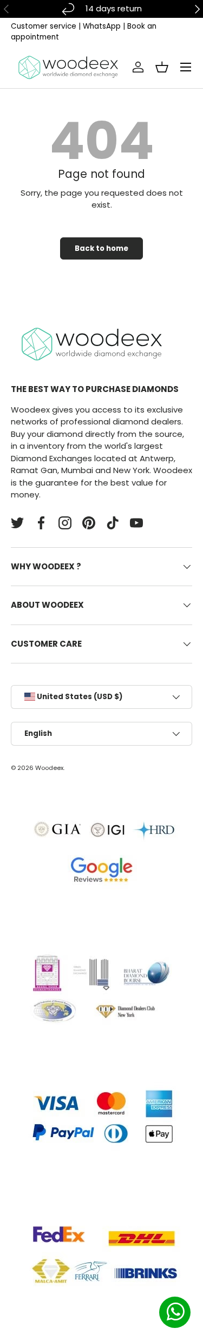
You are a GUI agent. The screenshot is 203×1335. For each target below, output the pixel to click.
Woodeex (49, 767)
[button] (162, 67)
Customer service (43, 26)
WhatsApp (102, 26)
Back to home (101, 248)
